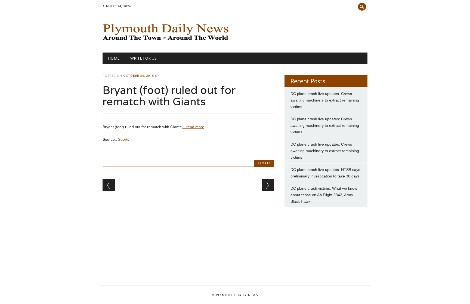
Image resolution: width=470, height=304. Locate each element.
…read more (193, 127)
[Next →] (268, 185)
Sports (123, 139)
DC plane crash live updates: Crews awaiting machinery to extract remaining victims (324, 100)
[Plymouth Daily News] (167, 41)
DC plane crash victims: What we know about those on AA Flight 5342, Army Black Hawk (323, 195)
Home (113, 58)
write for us (143, 58)
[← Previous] (109, 185)
